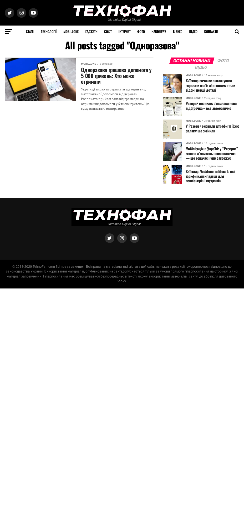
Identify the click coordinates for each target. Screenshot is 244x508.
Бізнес (178, 31)
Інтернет (124, 31)
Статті (30, 31)
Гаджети (91, 31)
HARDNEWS (159, 31)
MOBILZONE (71, 31)
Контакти (211, 31)
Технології (49, 31)
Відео (193, 31)
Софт (108, 31)
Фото (141, 31)
